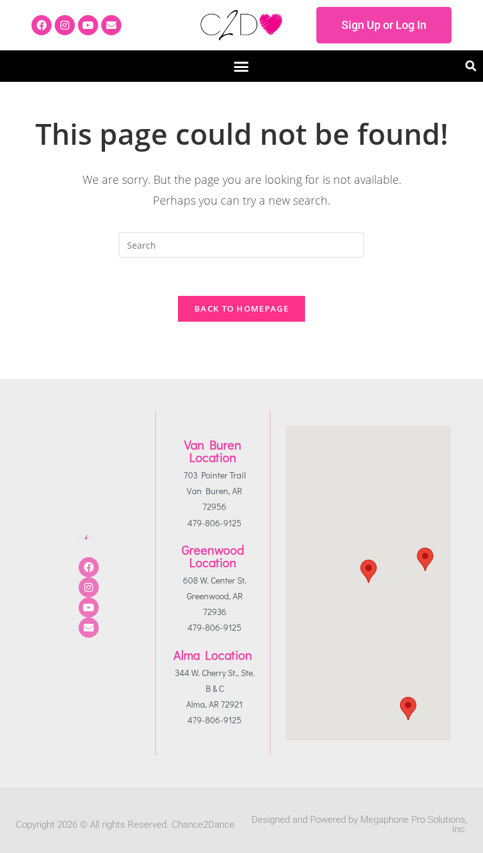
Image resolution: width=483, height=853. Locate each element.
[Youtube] (88, 25)
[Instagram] (65, 25)
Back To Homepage (241, 308)
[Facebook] (41, 25)
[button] (241, 66)
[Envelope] (111, 25)
